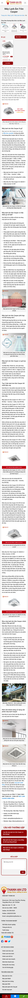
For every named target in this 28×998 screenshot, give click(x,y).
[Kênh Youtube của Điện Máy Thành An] (6, 941)
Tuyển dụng (5, 930)
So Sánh (8, 63)
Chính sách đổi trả (7, 956)
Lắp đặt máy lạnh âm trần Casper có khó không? (13, 833)
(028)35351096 (11, 913)
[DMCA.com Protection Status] (2, 936)
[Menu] (2, 3)
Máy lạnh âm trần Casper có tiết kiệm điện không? (13, 849)
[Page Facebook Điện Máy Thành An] (2, 941)
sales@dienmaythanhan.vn (13, 916)
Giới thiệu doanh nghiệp (9, 924)
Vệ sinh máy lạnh (7, 989)
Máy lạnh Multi (6, 978)
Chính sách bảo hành (8, 953)
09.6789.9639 (11, 910)
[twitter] (9, 941)
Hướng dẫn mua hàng (8, 964)
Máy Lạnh (10, 15)
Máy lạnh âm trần (19, 15)
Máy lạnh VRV (6, 984)
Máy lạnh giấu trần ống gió (9, 987)
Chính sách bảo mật (7, 951)
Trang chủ (4, 15)
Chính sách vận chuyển (8, 959)
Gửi (23, 872)
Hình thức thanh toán (8, 962)
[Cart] (25, 2)
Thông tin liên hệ (7, 927)
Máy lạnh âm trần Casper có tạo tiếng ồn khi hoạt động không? (13, 841)
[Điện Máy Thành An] (14, 3)
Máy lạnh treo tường (8, 981)
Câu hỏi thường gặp (7, 967)
